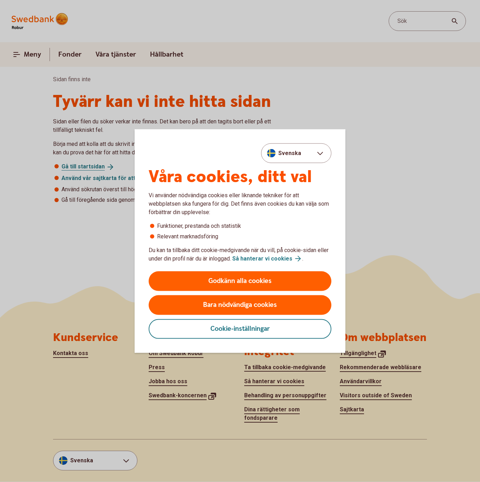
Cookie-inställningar (240, 328)
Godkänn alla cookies (240, 281)
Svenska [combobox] (289, 152)
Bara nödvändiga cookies (240, 305)
